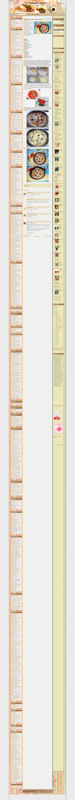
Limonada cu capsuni (15, 207)
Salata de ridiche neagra (15, 104)
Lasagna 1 (13, 139)
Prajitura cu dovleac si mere (58, 287)
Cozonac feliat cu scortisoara (16, 556)
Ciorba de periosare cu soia (16, 237)
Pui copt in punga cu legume (16, 378)
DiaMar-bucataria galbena (59, 204)
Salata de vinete (14, 105)
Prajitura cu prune (14, 677)
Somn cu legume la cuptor (15, 345)
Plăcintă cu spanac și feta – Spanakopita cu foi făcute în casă (58, 83)
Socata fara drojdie (14, 209)
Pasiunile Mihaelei (57, 173)
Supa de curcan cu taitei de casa (16, 254)
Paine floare (13, 526)
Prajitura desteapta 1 (15, 681)
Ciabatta (13, 518)
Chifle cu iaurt (14, 513)
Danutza (27, 192)
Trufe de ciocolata (14, 698)
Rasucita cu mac (14, 589)
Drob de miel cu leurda (15, 43)
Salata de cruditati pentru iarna (16, 190)
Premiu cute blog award (15, 772)
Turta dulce (13, 699)
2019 (55, 307)
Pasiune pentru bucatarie (59, 211)
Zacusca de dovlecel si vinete (16, 202)
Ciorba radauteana (14, 252)
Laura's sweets (57, 224)
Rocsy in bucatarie (58, 64)
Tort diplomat (13, 720)
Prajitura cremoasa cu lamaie (16, 657)
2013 (55, 315)
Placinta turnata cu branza (15, 607)
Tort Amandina (14, 713)
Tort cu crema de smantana (16, 716)
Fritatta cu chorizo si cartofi (15, 58)
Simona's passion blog (58, 166)
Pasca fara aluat (14, 582)
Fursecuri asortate (14, 558)
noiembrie (56, 317)
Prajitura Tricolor (14, 655)
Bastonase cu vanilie (15, 613)
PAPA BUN (56, 78)
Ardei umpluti (14, 265)
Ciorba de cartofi (14, 218)
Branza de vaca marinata (15, 32)
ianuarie (56, 341)
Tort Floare (13, 714)
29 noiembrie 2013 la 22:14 (30, 232)
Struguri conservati (14, 191)
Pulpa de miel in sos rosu (15, 423)
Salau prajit (13, 342)
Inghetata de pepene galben (16, 728)
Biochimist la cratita (58, 149)
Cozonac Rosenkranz (15, 550)
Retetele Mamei (57, 286)
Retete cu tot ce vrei (58, 300)
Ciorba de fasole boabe (15, 225)
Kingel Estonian (14, 566)
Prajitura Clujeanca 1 (15, 650)
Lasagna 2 (13, 140)
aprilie (56, 337)
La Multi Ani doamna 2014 (15, 749)
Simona (27, 221)
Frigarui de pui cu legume (15, 362)
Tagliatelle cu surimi (15, 508)
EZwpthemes (31, 791)
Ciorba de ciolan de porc (15, 219)
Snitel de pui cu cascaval (15, 395)
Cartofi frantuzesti (14, 273)
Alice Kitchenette (57, 275)
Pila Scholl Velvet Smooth (15, 768)
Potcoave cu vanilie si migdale (16, 584)
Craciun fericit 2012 (14, 739)
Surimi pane (13, 51)
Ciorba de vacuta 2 (14, 244)
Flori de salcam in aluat (15, 557)
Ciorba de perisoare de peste (16, 241)
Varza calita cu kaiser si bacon (16, 476)
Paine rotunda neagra (15, 529)
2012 (55, 343)
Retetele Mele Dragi (58, 81)
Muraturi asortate (14, 185)
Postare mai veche (48, 236)
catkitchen (28, 199)
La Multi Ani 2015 (14, 748)
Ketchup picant (14, 184)
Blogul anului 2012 (14, 734)
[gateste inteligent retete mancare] (58, 437)
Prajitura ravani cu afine (15, 684)
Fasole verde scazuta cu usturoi (16, 278)
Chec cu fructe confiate (15, 542)
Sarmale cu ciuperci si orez (16, 291)
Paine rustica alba (14, 530)
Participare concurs (14, 765)
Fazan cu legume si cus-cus (16, 328)
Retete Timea (57, 163)
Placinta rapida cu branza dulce (16, 606)
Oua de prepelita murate (15, 79)
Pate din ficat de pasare (15, 22)
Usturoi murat (14, 200)
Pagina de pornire (37, 236)
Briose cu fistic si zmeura (60, 66)
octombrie (56, 329)
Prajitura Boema (14, 649)
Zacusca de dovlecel (15, 201)
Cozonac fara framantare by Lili (16, 555)
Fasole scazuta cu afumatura (16, 443)
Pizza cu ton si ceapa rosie (16, 163)
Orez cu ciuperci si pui (15, 286)
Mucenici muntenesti (15, 571)
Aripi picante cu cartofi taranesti (16, 354)
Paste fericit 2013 (14, 767)
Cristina (27, 207)
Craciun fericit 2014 (14, 740)
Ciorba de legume (14, 229)
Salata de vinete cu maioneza (16, 106)
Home (29, 14)
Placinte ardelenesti (15, 583)
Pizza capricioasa (14, 153)
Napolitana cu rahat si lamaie (16, 641)
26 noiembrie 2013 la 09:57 (30, 204)
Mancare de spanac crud (15, 284)
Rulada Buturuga (14, 685)
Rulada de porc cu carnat (15, 466)
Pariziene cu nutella (15, 576)
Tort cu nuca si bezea (15, 717)
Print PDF (28, 184)
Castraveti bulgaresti (15, 170)
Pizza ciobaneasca (14, 154)
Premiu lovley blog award (15, 773)
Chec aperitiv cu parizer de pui (16, 34)
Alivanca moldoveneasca (61, 168)
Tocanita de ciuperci (15, 301)
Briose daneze (14, 541)
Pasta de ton (13, 87)
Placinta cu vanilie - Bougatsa (16, 605)
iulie (56, 333)
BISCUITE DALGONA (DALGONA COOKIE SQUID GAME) (59, 114)
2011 (55, 344)
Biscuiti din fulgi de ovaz (15, 538)
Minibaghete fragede (15, 519)
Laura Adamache (57, 108)
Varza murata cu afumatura (16, 477)
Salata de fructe (14, 688)
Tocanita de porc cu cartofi (15, 468)
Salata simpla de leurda (15, 108)
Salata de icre (14, 100)
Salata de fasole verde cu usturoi (16, 99)
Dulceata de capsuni (15, 178)
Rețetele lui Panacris (58, 296)
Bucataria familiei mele (58, 71)
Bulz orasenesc (14, 268)
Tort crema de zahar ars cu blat (16, 715)
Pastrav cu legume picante (15, 340)
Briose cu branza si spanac (16, 33)
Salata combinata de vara (15, 89)
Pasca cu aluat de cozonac (16, 579)
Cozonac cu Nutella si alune (58, 164)
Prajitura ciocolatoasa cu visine (16, 656)
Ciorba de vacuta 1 (14, 243)
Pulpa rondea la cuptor (15, 465)
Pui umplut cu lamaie (15, 386)
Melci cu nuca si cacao (15, 567)
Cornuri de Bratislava (15, 549)
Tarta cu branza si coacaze (16, 695)
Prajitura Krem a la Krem (15, 654)
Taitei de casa (14, 24)
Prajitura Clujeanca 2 (15, 651)
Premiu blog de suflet (15, 771)
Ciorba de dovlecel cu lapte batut (16, 224)
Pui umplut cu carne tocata (15, 385)
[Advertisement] (37, 15)
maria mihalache (29, 213)
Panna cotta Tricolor (15, 648)
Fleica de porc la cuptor (15, 445)
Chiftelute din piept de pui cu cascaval (61, 192)
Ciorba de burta (14, 217)
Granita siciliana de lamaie (60, 59)
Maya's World (57, 238)
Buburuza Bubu (57, 252)
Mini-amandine (14, 640)
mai (56, 336)
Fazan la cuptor (14, 329)
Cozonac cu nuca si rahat (15, 552)
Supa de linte (60, 239)
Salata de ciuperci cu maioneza (16, 97)
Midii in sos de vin (14, 502)
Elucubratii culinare (58, 289)
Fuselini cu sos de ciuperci (15, 138)
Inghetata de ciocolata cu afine (16, 727)
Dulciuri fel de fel (57, 85)
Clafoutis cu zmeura (15, 631)
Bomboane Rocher (14, 620)
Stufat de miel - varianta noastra (16, 424)
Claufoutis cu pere (14, 632)
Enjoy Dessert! (57, 96)
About (33, 14)
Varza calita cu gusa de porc (16, 475)
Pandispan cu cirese (15, 574)
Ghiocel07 (56, 117)
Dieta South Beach (14, 742)
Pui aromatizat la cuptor (15, 377)
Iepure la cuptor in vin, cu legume (16, 403)
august (56, 332)
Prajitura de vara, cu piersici (60, 175)
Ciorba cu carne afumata (15, 216)
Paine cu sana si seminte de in (16, 522)
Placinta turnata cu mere (15, 608)
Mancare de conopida (15, 282)
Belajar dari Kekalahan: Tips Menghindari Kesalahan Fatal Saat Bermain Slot (59, 98)
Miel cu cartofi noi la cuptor (16, 421)
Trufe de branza (14, 52)
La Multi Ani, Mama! (14, 750)
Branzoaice (13, 539)
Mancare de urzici (14, 285)
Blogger (41, 790)
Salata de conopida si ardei (16, 189)
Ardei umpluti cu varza (15, 169)
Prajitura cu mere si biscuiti (60, 144)
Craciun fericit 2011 (14, 738)
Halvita (13, 639)
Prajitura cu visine (14, 679)
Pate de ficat (13, 21)
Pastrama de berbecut (15, 422)
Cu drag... (13, 741)
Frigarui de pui (14, 361)
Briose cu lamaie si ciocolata (16, 540)
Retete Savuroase (58, 297)
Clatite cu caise (14, 704)
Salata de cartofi (14, 91)
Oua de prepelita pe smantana (16, 322)
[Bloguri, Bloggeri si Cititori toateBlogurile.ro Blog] (58, 444)
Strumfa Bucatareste (58, 262)
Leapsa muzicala (14, 756)
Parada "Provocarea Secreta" (16, 758)
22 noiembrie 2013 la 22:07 (30, 196)
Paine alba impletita (15, 520)
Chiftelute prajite (14, 36)
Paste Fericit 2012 (14, 766)
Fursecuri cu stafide (14, 559)
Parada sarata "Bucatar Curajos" (16, 764)
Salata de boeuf (14, 90)
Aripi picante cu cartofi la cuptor (16, 353)
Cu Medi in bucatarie (58, 89)
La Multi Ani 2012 (14, 747)
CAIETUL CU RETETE (58, 57)
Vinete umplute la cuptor (15, 304)
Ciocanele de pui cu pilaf (15, 355)
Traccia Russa (14, 590)
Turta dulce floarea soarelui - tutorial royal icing (60, 200)
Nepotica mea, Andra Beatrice (16, 757)
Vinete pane (13, 53)
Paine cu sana (14, 521)
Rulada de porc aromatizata (16, 49)
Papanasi (13, 575)
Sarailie (13, 689)
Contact (37, 14)
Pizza (27, 186)
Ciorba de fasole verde (15, 228)
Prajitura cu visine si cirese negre (16, 680)
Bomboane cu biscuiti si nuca (16, 621)
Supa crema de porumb (15, 253)
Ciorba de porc (14, 242)
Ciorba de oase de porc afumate (16, 236)
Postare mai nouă (27, 236)
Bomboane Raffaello (15, 619)
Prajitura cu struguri (14, 678)
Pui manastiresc (14, 384)
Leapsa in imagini (14, 755)
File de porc (13, 20)
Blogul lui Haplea (57, 112)
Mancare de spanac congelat (16, 283)
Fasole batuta (14, 44)
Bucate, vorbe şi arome (58, 121)
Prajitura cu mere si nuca (15, 668)
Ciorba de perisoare (15, 238)
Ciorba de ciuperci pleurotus (16, 220)
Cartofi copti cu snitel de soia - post (60, 277)
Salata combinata (14, 88)
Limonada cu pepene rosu (15, 208)
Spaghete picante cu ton (15, 146)
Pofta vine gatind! (57, 245)
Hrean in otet (13, 183)
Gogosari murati (14, 182)
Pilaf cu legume (14, 289)
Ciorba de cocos (14, 221)
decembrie (57, 316)
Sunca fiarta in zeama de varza (16, 23)
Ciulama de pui (14, 356)
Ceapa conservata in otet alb (16, 173)
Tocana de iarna (14, 192)
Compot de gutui (14, 176)
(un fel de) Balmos (14, 264)
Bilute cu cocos (14, 616)
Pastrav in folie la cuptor (15, 341)
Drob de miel (13, 41)
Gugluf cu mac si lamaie (15, 565)
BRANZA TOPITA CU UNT (60, 206)
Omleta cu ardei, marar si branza (16, 66)
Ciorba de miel (14, 233)
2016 (55, 311)
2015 (55, 312)
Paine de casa (14, 523)
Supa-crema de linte (15, 259)
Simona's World (37, 3)
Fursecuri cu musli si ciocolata (59, 284)
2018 (55, 308)
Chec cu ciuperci (14, 35)
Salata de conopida (14, 98)
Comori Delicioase (58, 197)
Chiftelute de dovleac (15, 274)
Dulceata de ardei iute (15, 177)
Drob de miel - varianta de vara (16, 42)
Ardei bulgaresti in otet (15, 168)
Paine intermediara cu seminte (16, 527)
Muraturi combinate (14, 186)
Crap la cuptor (14, 338)
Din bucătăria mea (58, 142)
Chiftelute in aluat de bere (15, 275)
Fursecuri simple (14, 638)
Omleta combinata (14, 65)
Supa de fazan (14, 255)
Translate (60, 32)
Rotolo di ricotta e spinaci (15, 145)
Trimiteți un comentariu (27, 234)
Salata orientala (14, 107)
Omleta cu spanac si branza (16, 75)
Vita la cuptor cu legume (15, 494)
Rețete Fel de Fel (57, 129)
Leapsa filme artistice (15, 754)
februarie (56, 340)
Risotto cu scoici (14, 506)
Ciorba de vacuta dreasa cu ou (16, 245)
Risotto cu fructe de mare (15, 505)
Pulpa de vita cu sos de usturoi (16, 491)
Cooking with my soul (58, 138)
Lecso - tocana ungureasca (16, 64)
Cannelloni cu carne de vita (16, 135)
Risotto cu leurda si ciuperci (16, 290)
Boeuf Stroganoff (14, 483)
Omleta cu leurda (14, 74)
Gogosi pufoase (14, 563)
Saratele (13, 690)
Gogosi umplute (14, 564)
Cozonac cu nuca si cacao (15, 551)
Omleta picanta (14, 78)
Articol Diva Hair (14, 733)
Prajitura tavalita (14, 588)
